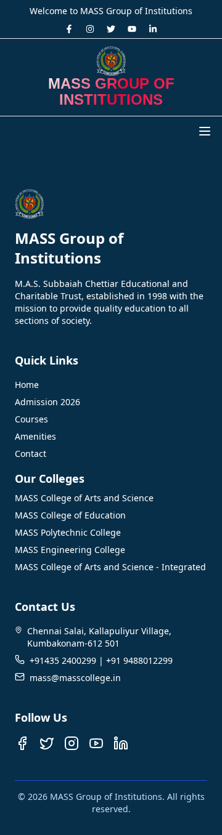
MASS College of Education (70, 515)
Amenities (35, 436)
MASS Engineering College (70, 549)
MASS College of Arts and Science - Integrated (110, 567)
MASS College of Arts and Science (84, 498)
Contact (30, 453)
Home (27, 384)
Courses (31, 419)
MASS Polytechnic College (68, 532)
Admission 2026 (47, 402)
